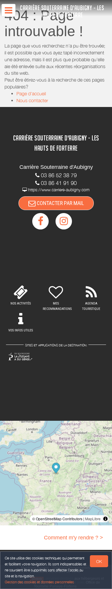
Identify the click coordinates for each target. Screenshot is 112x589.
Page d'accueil (31, 93)
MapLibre (93, 518)
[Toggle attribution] (105, 518)
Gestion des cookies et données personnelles (39, 582)
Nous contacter (32, 100)
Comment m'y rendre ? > (73, 538)
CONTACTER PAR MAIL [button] (60, 203)
